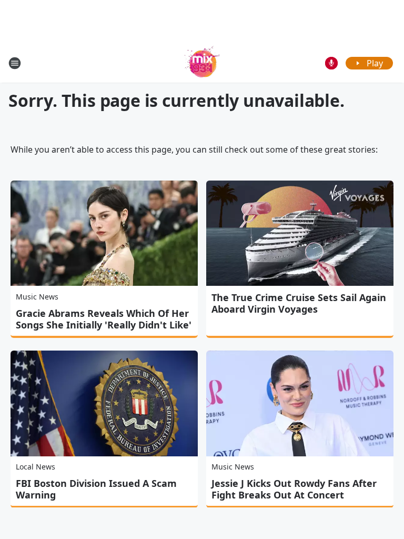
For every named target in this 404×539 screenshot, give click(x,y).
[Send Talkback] (331, 63)
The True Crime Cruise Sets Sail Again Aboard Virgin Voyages (298, 303)
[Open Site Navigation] (14, 63)
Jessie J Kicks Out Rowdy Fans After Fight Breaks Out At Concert (294, 489)
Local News (35, 467)
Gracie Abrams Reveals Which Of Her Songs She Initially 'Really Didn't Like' (103, 319)
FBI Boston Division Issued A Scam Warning (96, 489)
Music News (37, 297)
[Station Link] (202, 63)
